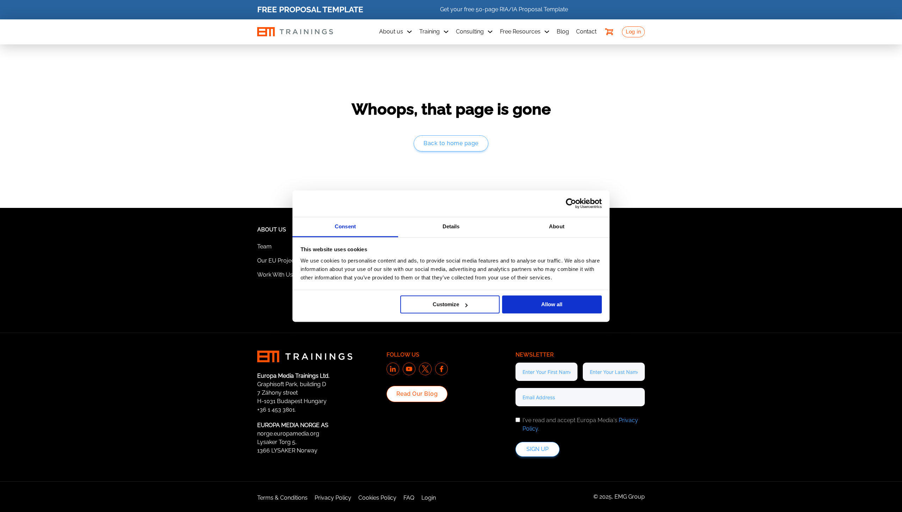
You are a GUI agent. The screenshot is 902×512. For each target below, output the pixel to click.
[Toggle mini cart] (609, 31)
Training (429, 31)
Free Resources (520, 31)
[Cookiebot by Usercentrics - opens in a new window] (571, 203)
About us (391, 31)
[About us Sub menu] (409, 32)
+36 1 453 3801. (276, 409)
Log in (633, 32)
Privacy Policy (333, 497)
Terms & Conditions (282, 497)
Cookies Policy (377, 497)
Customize (446, 304)
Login (428, 497)
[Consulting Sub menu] (490, 32)
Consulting (470, 31)
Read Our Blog (417, 393)
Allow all (551, 304)
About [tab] (556, 226)
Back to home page (451, 143)
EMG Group (629, 496)
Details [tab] (451, 226)
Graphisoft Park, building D (291, 384)
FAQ (408, 497)
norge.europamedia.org (288, 433)
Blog (563, 31)
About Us (271, 229)
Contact (586, 31)
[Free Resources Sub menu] (547, 32)
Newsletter (534, 354)
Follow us (403, 354)
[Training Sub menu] (446, 32)
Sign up (537, 449)
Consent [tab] (345, 226)
